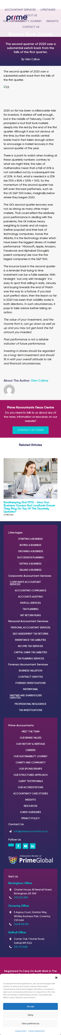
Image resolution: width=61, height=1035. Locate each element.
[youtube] (25, 846)
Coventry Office (18, 905)
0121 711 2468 (20, 947)
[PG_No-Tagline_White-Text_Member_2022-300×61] (30, 856)
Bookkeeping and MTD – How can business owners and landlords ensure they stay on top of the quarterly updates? (29, 506)
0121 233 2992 (21, 897)
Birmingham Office (20, 883)
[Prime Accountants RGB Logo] (16, 16)
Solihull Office (17, 932)
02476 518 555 (21, 924)
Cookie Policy (21, 1031)
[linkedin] (33, 846)
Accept (30, 1006)
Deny (30, 1015)
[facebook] (18, 846)
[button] (56, 977)
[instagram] (11, 845)
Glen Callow (39, 380)
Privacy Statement (36, 1031)
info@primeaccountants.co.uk (31, 831)
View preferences (30, 1023)
